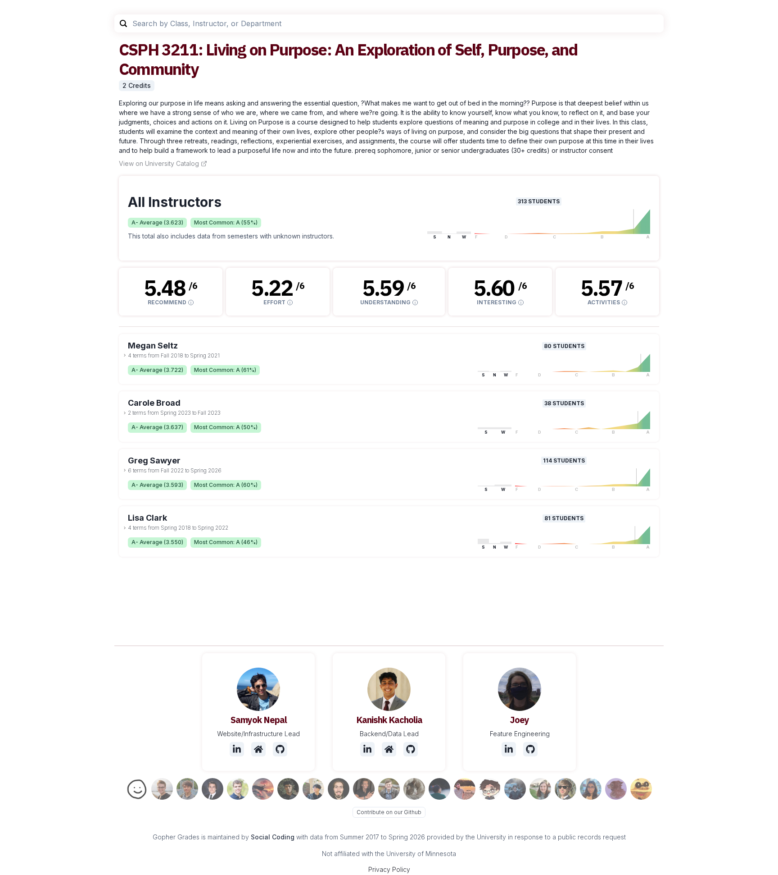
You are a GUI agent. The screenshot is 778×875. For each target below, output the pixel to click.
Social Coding (272, 837)
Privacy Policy (389, 869)
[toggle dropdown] (124, 355)
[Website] (258, 749)
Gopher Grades (176, 837)
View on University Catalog (159, 163)
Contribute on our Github (389, 812)
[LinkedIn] (237, 749)
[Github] (280, 749)
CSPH (138, 49)
